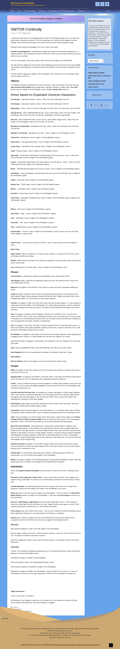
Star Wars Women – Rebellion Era (22, 611)
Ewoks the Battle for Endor (97, 81)
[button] (108, 11)
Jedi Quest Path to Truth (96, 84)
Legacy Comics (93, 87)
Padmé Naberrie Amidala (96, 72)
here (56, 631)
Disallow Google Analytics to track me (88, 645)
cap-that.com (75, 633)
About (13, 11)
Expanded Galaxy (31, 11)
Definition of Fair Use (59, 645)
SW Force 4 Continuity (22, 3)
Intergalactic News (55, 11)
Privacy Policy (71, 645)
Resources (82, 11)
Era (20, 11)
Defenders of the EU (68, 11)
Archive (40, 399)
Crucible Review (17, 609)
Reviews (42, 11)
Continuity (15, 607)
